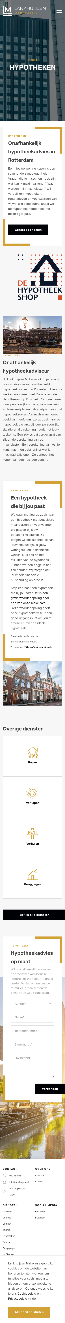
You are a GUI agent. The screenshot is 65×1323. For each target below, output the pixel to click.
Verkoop (7, 1217)
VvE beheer (8, 1254)
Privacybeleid (17, 1299)
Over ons (39, 1175)
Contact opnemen (28, 229)
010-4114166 (15, 1175)
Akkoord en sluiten (29, 1312)
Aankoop (7, 1211)
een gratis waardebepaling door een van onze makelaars (30, 598)
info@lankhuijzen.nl (19, 1182)
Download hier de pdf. (39, 647)
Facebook (40, 1211)
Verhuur (7, 1223)
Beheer (6, 1242)
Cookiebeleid (27, 1294)
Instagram (40, 1217)
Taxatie (6, 1230)
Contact (39, 1181)
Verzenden (50, 1089)
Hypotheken (9, 1236)
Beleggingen (9, 1248)
